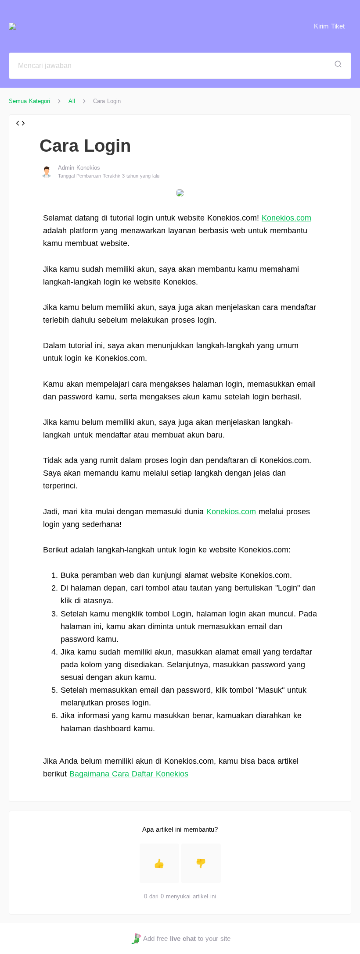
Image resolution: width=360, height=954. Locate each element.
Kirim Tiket (329, 26)
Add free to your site (186, 938)
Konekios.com (286, 218)
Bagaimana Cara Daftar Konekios (128, 773)
